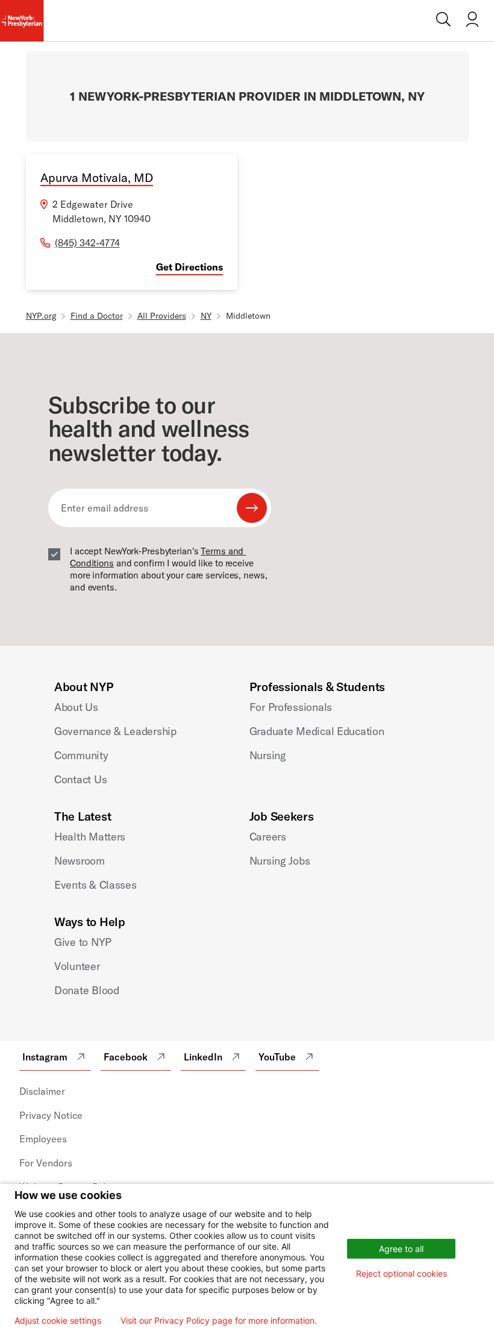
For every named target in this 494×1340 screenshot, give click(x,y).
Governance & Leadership (115, 731)
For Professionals (290, 707)
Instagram (44, 1057)
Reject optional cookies (401, 1273)
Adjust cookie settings (57, 1321)
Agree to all (401, 1249)
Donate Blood (86, 990)
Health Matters (89, 837)
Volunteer (77, 966)
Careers (267, 837)
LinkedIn (203, 1057)
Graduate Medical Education (316, 731)
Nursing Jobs (279, 861)
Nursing (267, 755)
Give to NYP (82, 942)
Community (81, 755)
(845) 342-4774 (87, 243)
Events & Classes (95, 885)
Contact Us (80, 779)
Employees (43, 1139)
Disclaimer (42, 1091)
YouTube (277, 1057)
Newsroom (79, 861)
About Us (76, 707)
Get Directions (189, 267)
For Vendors (45, 1163)
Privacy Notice (51, 1115)
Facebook (126, 1057)
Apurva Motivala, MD (96, 177)
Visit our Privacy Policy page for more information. (218, 1321)
